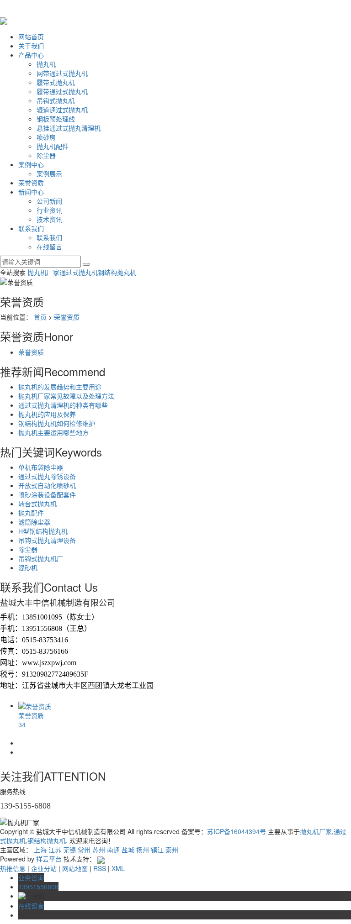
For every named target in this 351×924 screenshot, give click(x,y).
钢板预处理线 (56, 118)
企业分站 (44, 868)
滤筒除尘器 (34, 521)
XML (118, 868)
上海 (40, 849)
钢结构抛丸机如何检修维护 (56, 423)
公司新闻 (49, 200)
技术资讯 (49, 219)
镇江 (157, 849)
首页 (40, 316)
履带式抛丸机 (56, 82)
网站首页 (31, 36)
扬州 (142, 849)
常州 (84, 849)
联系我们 (31, 228)
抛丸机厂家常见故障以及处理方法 (66, 395)
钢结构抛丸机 (117, 272)
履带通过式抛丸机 (62, 91)
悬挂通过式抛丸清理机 (69, 127)
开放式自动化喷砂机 (47, 485)
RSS (99, 868)
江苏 (54, 849)
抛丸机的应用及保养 (47, 414)
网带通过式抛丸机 (62, 73)
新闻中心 (31, 191)
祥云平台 (49, 858)
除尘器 (46, 155)
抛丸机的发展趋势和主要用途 (59, 386)
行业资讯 (49, 210)
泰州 (171, 849)
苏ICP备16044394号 (236, 831)
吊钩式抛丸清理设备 (47, 540)
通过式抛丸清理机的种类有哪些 (63, 405)
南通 (113, 849)
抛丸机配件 (53, 146)
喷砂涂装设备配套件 (47, 494)
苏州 (98, 849)
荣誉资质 (31, 182)
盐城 (128, 849)
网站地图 (75, 868)
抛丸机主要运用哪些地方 (53, 432)
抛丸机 (46, 63)
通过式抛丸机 (78, 272)
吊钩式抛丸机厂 (40, 558)
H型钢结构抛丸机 (43, 531)
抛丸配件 (31, 512)
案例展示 (49, 173)
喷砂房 (46, 137)
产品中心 (31, 54)
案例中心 (31, 164)
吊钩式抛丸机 (56, 100)
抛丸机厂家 (43, 272)
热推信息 (13, 868)
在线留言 (49, 246)
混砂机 (27, 567)
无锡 (69, 849)
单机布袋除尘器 (40, 467)
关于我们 (31, 45)
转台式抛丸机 (37, 503)
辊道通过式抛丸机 (62, 109)
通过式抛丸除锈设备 (47, 476)
